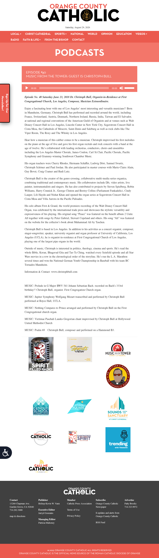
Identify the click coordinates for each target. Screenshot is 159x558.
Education (124, 34)
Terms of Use (73, 509)
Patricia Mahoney (46, 522)
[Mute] (121, 88)
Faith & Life (31, 39)
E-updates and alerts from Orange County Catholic (107, 514)
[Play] (27, 88)
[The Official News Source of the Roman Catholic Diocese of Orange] (78, 11)
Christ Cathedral (38, 34)
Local (15, 34)
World (92, 34)
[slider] (129, 87)
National (77, 34)
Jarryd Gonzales (45, 512)
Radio (15, 39)
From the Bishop (56, 39)
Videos (140, 34)
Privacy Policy (73, 515)
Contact (78, 39)
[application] (79, 88)
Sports (60, 34)
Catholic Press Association (79, 503)
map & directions (17, 516)
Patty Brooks (130, 503)
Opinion (106, 34)
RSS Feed (100, 522)
